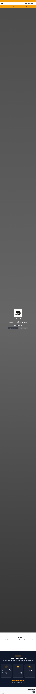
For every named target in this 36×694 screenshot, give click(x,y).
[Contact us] (33, 692)
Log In (26, 3)
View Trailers (12, 328)
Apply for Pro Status (18, 680)
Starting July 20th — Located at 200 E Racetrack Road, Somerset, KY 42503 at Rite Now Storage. (18, 6)
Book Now (30, 3)
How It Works (23, 328)
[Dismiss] (34, 0)
